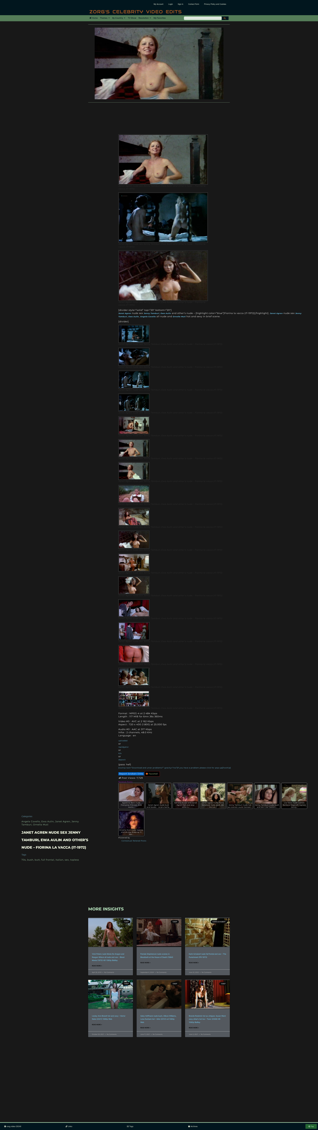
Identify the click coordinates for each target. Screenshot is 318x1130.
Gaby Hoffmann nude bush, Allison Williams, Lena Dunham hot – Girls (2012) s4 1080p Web (158, 1019)
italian (59, 859)
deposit (122, 760)
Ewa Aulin (47, 821)
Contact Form (193, 4)
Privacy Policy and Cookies (215, 4)
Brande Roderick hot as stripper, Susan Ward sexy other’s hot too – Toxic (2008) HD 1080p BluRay (207, 1019)
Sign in (180, 4)
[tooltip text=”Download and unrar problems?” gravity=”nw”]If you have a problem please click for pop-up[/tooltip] (174, 768)
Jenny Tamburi (151, 313)
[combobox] (203, 18)
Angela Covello (30, 821)
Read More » (97, 966)
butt (37, 859)
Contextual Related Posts (133, 841)
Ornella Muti (40, 824)
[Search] (225, 18)
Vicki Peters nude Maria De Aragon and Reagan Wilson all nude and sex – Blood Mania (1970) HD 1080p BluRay (108, 957)
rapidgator (123, 747)
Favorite (153, 774)
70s (23, 859)
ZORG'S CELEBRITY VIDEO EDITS (135, 12)
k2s (120, 753)
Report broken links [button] (131, 773)
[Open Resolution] (150, 17)
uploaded (122, 741)
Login (170, 4)
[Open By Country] (125, 17)
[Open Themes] (109, 17)
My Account (158, 4)
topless (74, 859)
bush (30, 859)
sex (67, 859)
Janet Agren (62, 821)
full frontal (47, 859)
